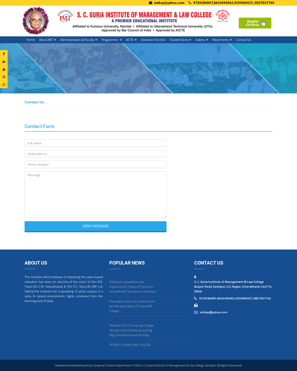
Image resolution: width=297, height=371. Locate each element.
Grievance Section (153, 39)
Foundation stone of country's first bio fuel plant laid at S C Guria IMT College (132, 302)
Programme (110, 39)
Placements (220, 39)
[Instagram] (4, 77)
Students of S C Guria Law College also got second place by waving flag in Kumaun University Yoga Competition (131, 328)
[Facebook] (4, 54)
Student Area (179, 39)
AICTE (129, 39)
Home (31, 39)
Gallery (200, 39)
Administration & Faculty (77, 39)
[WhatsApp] (4, 84)
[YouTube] (4, 69)
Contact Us (243, 39)
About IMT (46, 39)
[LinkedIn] (4, 61)
